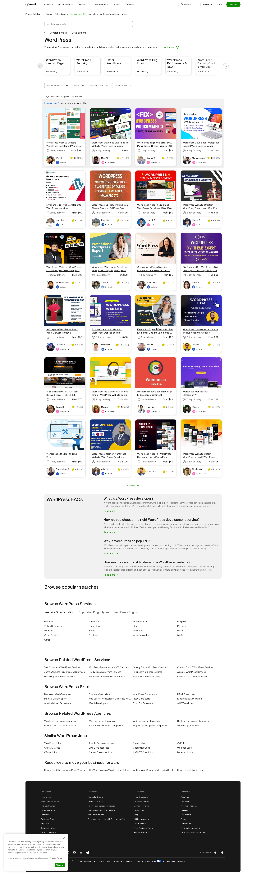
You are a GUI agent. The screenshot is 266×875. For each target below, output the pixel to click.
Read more (110, 511)
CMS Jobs (182, 743)
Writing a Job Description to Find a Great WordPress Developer (155, 770)
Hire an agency (48, 810)
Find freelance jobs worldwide (101, 806)
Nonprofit (182, 621)
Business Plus (47, 819)
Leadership (186, 801)
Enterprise (46, 815)
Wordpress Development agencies (61, 721)
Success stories (141, 801)
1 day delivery (148, 150)
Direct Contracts (48, 832)
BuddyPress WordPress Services (105, 672)
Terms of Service (87, 861)
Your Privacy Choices (148, 861)
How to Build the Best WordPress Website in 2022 (66, 770)
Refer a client (140, 823)
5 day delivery (148, 275)
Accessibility (169, 861)
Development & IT (59, 33)
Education (94, 621)
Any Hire (45, 823)
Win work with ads (96, 815)
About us (185, 797)
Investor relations (189, 806)
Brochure (93, 635)
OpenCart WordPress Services (192, 676)
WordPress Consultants (145, 694)
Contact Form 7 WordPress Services (195, 667)
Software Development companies (106, 725)
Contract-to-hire (48, 828)
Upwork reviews (141, 806)
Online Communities (54, 626)
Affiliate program (141, 819)
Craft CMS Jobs (52, 747)
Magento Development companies (150, 725)
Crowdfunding (51, 635)
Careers (184, 810)
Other (47, 640)
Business (48, 621)
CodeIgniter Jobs (141, 747)
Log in (220, 4)
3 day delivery (57, 150)
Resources (139, 810)
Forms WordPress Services (146, 676)
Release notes (140, 832)
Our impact (186, 815)
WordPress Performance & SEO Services (109, 667)
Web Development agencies (146, 721)
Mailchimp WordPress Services (59, 676)
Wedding (48, 630)
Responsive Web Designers (57, 694)
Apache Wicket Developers (57, 703)
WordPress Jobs (52, 743)
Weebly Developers (98, 703)
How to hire (46, 797)
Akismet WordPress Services (191, 672)
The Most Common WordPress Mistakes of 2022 (111, 770)
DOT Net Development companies (194, 721)
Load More (133, 485)
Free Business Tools (143, 828)
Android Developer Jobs (100, 752)
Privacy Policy (104, 861)
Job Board (138, 630)
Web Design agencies (188, 725)
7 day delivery (194, 399)
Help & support (141, 797)
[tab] (59, 612)
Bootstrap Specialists (99, 694)
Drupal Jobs (139, 743)
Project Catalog (32, 14)
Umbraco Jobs (184, 747)
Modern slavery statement (193, 832)
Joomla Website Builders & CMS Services (64, 672)
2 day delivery (103, 150)
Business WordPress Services (147, 672)
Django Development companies (60, 725)
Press (183, 819)
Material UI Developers (55, 698)
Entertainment (140, 621)
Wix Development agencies (102, 721)
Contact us (186, 823)
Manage (59, 865)
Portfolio (181, 626)
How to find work (95, 797)
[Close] (64, 838)
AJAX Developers (185, 703)
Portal (180, 630)
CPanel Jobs (50, 752)
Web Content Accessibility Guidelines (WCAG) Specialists (111, 698)
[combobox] (57, 85)
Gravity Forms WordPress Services (150, 667)
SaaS (180, 635)
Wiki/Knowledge (141, 635)
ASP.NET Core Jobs (143, 752)
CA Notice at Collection (123, 861)
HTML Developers (186, 694)
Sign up (233, 4)
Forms (92, 630)
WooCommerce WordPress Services (62, 667)
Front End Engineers (143, 703)
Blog (135, 626)
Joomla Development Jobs (102, 743)
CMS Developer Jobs (99, 747)
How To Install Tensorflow (190, 770)
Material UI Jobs (185, 752)
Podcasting (94, 626)
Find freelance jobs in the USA (101, 810)
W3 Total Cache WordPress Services (107, 676)
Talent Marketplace (50, 801)
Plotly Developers (141, 698)
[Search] (181, 4)
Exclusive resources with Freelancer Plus (106, 819)
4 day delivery (57, 461)
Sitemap (181, 861)
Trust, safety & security (191, 828)
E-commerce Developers (189, 698)
